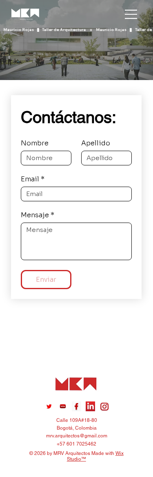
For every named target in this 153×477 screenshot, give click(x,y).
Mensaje (37, 215)
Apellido (95, 143)
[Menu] (131, 14)
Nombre (35, 143)
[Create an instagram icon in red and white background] (104, 406)
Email (32, 179)
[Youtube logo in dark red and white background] (63, 406)
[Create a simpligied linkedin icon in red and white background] (90, 406)
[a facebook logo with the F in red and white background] (77, 406)
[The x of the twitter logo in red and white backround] (49, 406)
